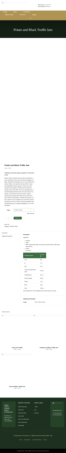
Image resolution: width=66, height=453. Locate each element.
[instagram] (34, 444)
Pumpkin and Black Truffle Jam (49, 347)
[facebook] (29, 444)
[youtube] (36, 444)
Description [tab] (4, 233)
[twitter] (31, 444)
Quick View (22, 330)
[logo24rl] (14, 2)
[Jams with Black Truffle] (17, 101)
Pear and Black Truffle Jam (17, 386)
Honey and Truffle (17, 347)
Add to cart (17, 218)
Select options (13, 330)
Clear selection (30, 213)
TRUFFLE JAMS (13, 226)
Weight (8, 210)
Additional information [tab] (7, 236)
